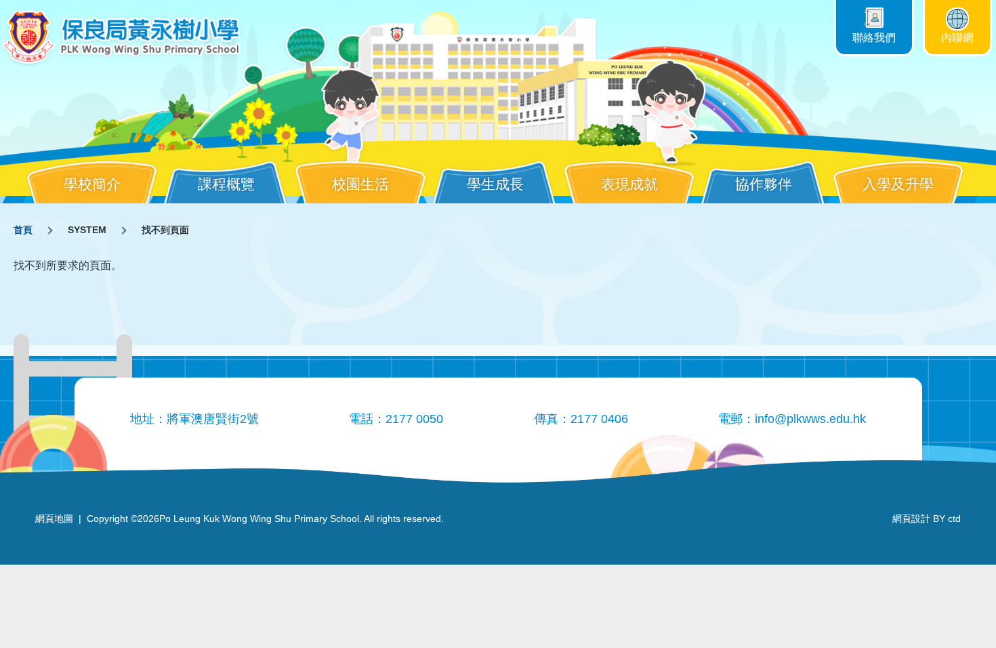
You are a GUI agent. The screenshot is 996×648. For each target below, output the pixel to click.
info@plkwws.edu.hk (810, 419)
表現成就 (629, 184)
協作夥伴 (763, 184)
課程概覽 (226, 184)
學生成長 (495, 184)
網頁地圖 (54, 518)
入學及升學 (898, 184)
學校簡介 (92, 184)
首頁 (23, 229)
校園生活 (360, 184)
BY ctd (926, 518)
